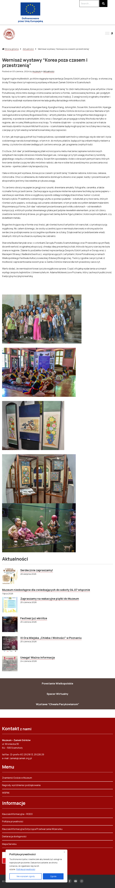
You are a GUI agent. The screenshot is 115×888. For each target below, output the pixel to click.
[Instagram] (82, 881)
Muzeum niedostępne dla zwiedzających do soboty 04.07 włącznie (46, 590)
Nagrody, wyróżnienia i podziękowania (21, 785)
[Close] (64, 852)
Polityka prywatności (25, 869)
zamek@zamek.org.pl (21, 758)
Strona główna (12, 49)
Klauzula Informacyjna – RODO (17, 814)
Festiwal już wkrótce (33, 618)
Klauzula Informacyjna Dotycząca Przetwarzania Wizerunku (32, 829)
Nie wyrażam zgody (26, 876)
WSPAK (6, 792)
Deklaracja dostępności (14, 836)
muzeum (36, 71)
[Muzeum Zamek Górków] (9, 34)
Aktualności (28, 49)
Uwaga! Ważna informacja (37, 657)
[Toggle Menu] (107, 33)
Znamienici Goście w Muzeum (17, 778)
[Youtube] (75, 881)
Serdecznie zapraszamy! (36, 570)
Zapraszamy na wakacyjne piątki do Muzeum (49, 598)
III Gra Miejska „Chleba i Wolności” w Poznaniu (51, 638)
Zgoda (53, 876)
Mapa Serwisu (9, 844)
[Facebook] (69, 881)
